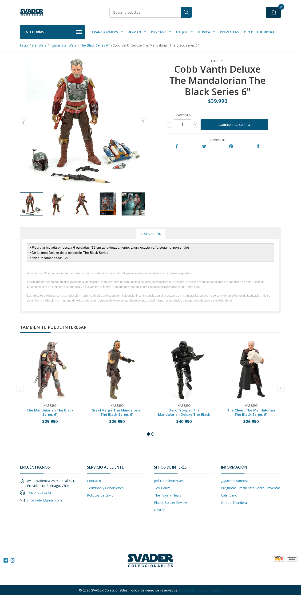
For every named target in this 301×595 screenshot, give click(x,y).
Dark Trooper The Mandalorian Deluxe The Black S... (184, 414)
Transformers (104, 32)
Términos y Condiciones (105, 488)
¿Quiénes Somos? (234, 480)
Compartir (218, 140)
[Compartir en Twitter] (204, 146)
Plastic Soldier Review (170, 502)
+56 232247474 (39, 493)
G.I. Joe (182, 32)
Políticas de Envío (100, 495)
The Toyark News (167, 495)
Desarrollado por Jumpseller (200, 590)
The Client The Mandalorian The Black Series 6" (251, 412)
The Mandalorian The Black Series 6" (50, 412)
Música (204, 32)
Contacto (94, 480)
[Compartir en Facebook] (177, 146)
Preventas (229, 32)
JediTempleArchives (169, 480)
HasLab (160, 510)
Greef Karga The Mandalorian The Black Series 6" (117, 412)
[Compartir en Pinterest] (231, 146)
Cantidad (183, 115)
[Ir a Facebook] (6, 560)
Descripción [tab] (151, 234)
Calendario (229, 495)
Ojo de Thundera (259, 32)
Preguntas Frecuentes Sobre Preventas (251, 488)
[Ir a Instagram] (13, 560)
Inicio (24, 45)
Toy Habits (162, 488)
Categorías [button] (34, 32)
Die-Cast (158, 32)
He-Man (134, 32)
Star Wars (39, 45)
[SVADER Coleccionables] (32, 12)
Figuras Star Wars (63, 45)
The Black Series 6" (94, 45)
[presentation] (23, 121)
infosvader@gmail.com (44, 500)
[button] (148, 434)
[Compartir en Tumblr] (258, 146)
